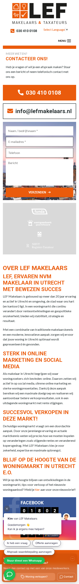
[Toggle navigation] (69, 41)
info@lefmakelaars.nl (43, 111)
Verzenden (37, 192)
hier (37, 489)
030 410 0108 (26, 31)
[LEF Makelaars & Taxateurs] (39, 15)
